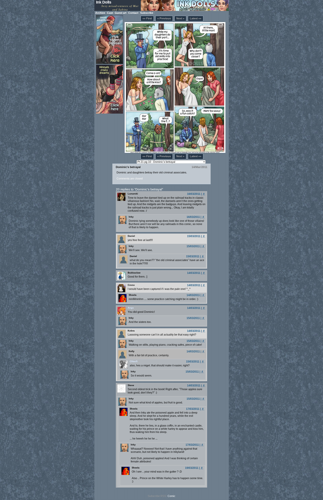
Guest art (120, 12)
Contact (133, 12)
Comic (171, 496)
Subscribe (146, 12)
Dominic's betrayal (128, 167)
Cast (110, 12)
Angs (131, 307)
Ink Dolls (103, 2)
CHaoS (133, 361)
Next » (180, 18)
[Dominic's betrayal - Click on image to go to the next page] (175, 87)
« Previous (164, 18)
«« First (147, 18)
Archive (100, 12)
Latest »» (195, 18)
